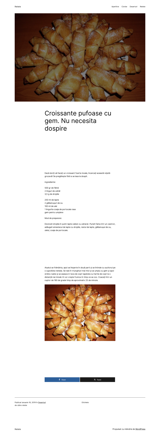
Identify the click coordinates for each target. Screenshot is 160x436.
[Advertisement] (80, 153)
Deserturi (42, 402)
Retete (18, 6)
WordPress (140, 429)
